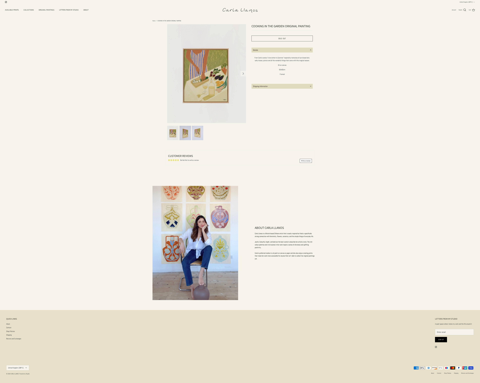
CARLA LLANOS (15, 374)
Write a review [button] (305, 161)
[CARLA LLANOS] (240, 10)
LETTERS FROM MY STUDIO (68, 10)
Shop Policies (10, 331)
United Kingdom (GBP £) (466, 2)
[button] (282, 50)
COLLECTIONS (29, 10)
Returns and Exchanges (13, 339)
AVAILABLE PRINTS (12, 10)
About (8, 324)
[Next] (243, 73)
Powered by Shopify (24, 374)
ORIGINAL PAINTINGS (46, 10)
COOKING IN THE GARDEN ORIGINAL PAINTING (169, 20)
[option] (206, 73)
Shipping (9, 335)
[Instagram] (6, 2)
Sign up (441, 340)
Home (154, 20)
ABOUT (85, 10)
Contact (8, 327)
